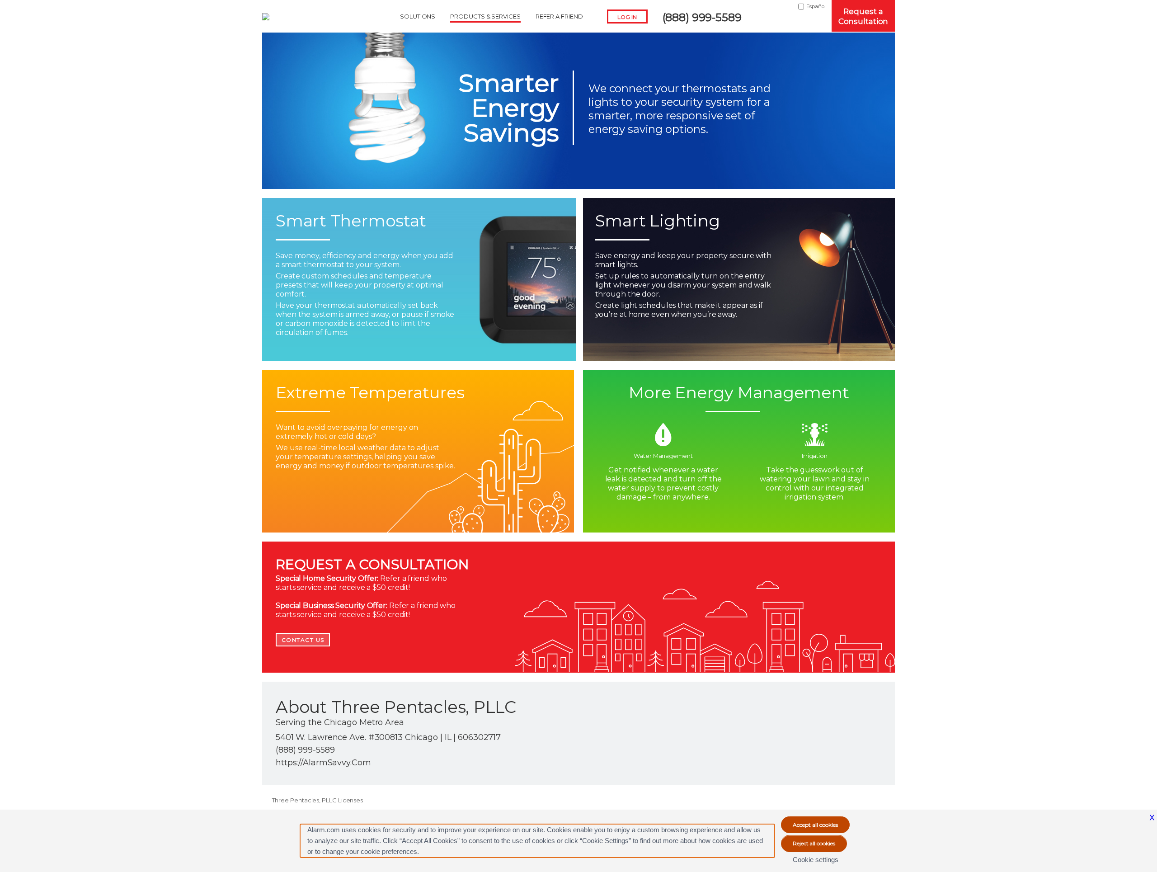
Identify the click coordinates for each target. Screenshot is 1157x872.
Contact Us (303, 639)
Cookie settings (815, 859)
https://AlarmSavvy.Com (323, 763)
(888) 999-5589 (702, 17)
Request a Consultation (863, 16)
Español (816, 6)
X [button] (1152, 817)
